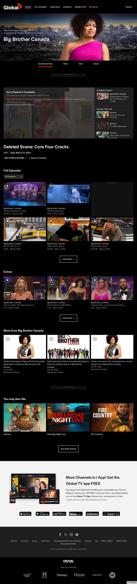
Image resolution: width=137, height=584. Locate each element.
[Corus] (68, 561)
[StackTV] (97, 575)
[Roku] (76, 513)
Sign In (129, 7)
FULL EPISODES (40, 7)
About (96, 63)
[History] (44, 575)
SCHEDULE (67, 7)
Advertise (88, 541)
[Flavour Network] (62, 575)
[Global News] (27, 575)
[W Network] (112, 575)
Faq (96, 541)
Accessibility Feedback (68, 544)
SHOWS (28, 7)
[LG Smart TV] (111, 513)
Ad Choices (132, 582)
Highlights (55, 7)
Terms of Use (45, 541)
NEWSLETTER (80, 7)
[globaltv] (13, 6)
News (65, 63)
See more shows (68, 449)
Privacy (34, 541)
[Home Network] (79, 575)
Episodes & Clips (45, 63)
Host (81, 63)
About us (14, 541)
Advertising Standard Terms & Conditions (67, 541)
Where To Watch (107, 541)
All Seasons (10, 176)
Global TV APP (121, 541)
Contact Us (24, 541)
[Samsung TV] (92, 513)
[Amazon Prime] (59, 513)
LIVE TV (95, 7)
